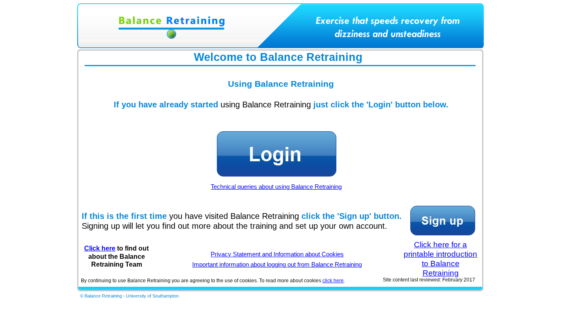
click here (333, 280)
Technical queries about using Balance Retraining (276, 187)
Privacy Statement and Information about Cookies (277, 254)
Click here (99, 248)
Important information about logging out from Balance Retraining (277, 264)
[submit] (276, 154)
